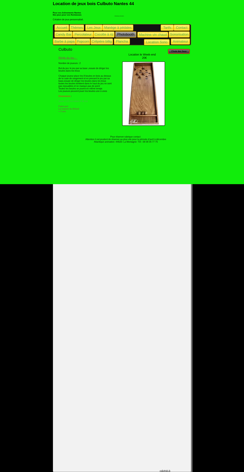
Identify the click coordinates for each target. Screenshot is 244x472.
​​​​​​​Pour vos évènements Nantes (67, 13)
